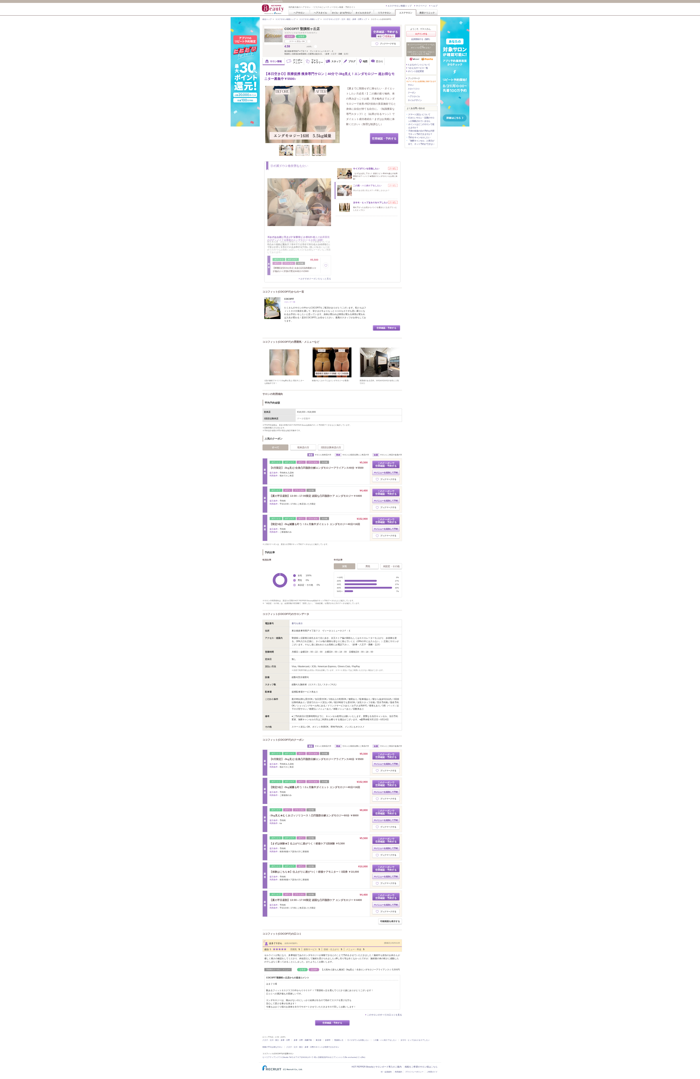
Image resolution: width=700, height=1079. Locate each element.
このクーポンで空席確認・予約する (386, 464)
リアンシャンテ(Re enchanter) (344, 1057)
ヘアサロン (299, 12)
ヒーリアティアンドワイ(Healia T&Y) (277, 1057)
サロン (411, 85)
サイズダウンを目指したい (358, 1040)
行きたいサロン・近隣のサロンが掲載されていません (421, 119)
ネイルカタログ (363, 12)
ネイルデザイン (415, 100)
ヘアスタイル (320, 12)
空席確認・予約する (385, 33)
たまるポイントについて (419, 64)
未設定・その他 (391, 566)
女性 (344, 566)
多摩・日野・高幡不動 (303, 1040)
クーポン (412, 92)
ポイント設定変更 (416, 71)
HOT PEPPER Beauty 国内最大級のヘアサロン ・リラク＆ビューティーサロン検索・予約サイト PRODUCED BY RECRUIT (273, 9)
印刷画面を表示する (390, 921)
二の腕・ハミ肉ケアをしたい (385, 1040)
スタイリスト (414, 89)
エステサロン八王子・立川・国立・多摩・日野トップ (345, 19)
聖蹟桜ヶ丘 (338, 1040)
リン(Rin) (361, 1057)
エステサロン (405, 12)
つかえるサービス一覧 (418, 68)
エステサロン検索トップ (400, 6)
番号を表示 (297, 623)
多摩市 (327, 1040)
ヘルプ (434, 6)
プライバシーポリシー (414, 1072)
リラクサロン (384, 12)
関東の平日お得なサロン (272, 1047)
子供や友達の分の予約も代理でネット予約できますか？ (421, 132)
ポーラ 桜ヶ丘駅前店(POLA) (319, 1057)
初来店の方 (303, 447)
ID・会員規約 (386, 1072)
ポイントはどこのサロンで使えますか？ (421, 126)
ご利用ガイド (432, 1072)
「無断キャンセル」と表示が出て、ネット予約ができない (421, 142)
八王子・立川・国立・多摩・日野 (276, 1040)
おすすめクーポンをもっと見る (315, 278)
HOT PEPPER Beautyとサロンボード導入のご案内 (377, 1067)
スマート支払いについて (419, 114)
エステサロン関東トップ (309, 19)
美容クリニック (427, 12)
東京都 (318, 1040)
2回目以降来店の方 (331, 447)
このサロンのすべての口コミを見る (384, 1015)
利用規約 (398, 1072)
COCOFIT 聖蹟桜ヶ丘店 (302, 29)
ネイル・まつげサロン (341, 12)
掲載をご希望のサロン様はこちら (421, 1067)
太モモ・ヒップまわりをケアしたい (415, 1040)
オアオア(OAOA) (301, 1057)
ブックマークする (388, 43)
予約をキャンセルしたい (419, 137)
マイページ (421, 6)
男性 (367, 566)
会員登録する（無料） (421, 39)
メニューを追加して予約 (387, 472)
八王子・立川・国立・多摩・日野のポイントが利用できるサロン (312, 1047)
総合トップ (267, 19)
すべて (275, 447)
